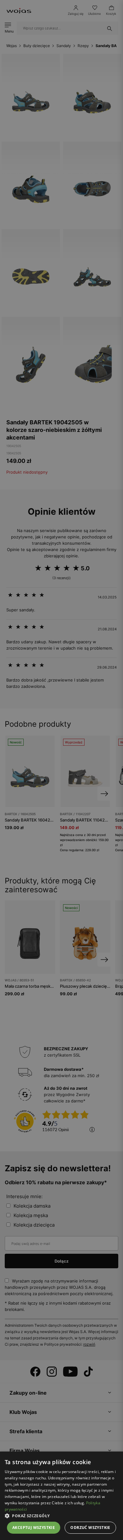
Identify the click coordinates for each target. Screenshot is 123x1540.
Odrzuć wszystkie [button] (90, 1527)
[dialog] (61, 770)
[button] (61, 1516)
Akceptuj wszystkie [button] (33, 1527)
